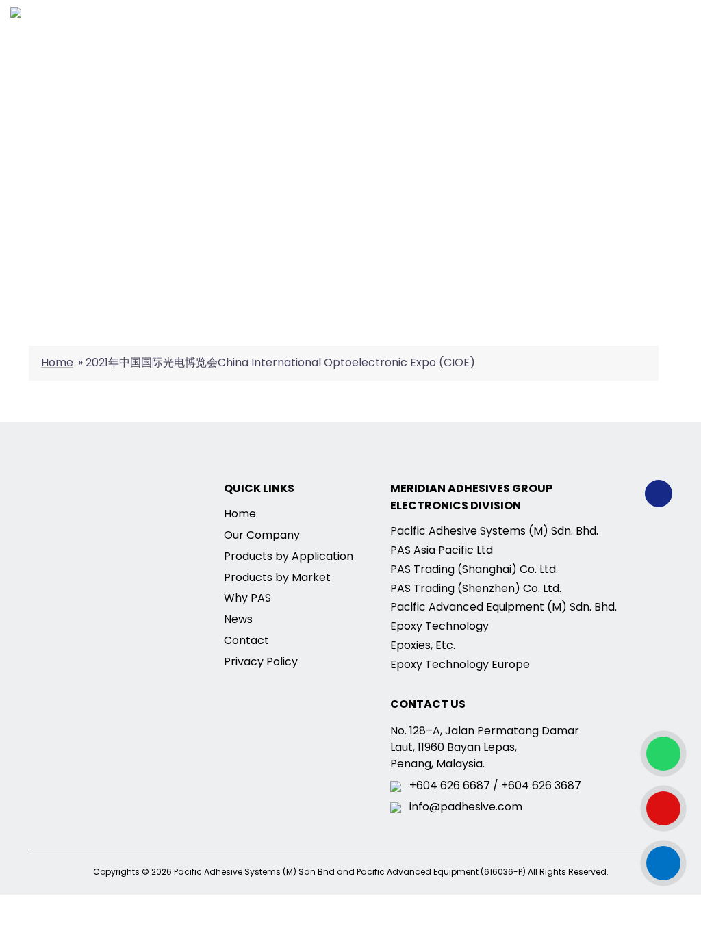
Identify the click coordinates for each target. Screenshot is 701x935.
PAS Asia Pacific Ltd (441, 550)
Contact (246, 640)
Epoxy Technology (439, 626)
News (238, 619)
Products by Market (277, 577)
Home (57, 362)
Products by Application (288, 556)
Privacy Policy (261, 661)
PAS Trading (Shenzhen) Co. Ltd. (475, 588)
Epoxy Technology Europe (460, 664)
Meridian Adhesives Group (471, 488)
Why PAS (247, 598)
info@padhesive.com (465, 807)
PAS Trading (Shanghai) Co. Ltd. (474, 569)
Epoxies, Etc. (422, 645)
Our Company (262, 535)
